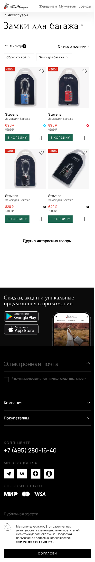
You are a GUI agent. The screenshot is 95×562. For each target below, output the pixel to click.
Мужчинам (67, 6)
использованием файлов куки (35, 541)
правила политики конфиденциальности (57, 378)
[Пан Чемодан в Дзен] (35, 474)
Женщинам (48, 6)
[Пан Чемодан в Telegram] (9, 474)
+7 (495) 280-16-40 (30, 450)
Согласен (47, 553)
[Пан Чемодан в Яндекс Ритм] (49, 474)
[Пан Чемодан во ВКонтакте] (22, 474)
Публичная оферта (21, 514)
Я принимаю (49, 379)
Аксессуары (18, 15)
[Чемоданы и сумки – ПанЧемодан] (16, 6)
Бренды (84, 6)
